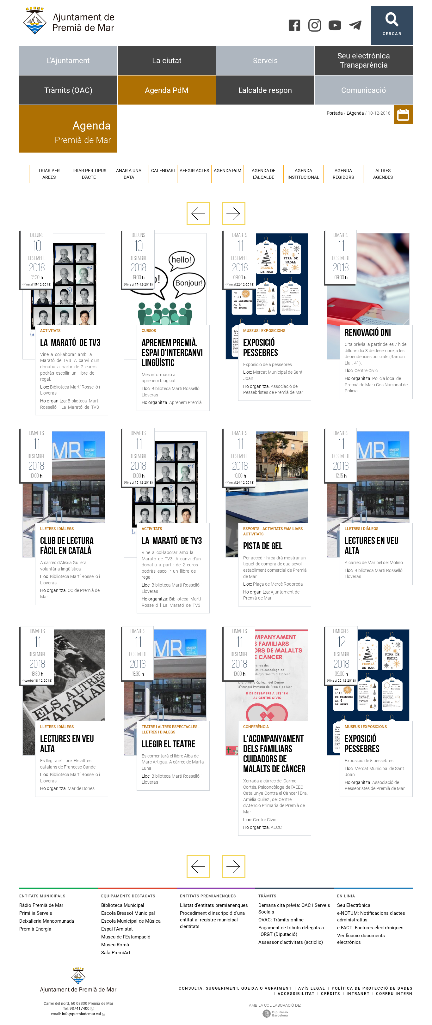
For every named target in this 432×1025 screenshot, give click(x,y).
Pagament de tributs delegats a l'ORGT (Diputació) (291, 931)
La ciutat (167, 60)
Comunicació (363, 90)
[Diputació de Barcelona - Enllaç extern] (275, 1013)
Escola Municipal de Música (131, 921)
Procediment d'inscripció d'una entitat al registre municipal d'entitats (212, 919)
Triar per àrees (49, 174)
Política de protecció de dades (372, 988)
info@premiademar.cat (81, 1014)
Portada (335, 113)
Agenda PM (227, 170)
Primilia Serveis (35, 913)
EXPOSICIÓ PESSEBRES (260, 348)
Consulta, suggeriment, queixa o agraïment (235, 988)
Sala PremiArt (115, 953)
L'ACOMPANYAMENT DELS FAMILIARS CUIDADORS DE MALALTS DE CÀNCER (274, 754)
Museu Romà (115, 945)
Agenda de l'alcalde (263, 174)
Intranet (358, 994)
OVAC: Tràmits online (281, 920)
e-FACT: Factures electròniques (370, 928)
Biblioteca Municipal (122, 905)
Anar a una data (128, 174)
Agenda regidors (343, 174)
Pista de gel (262, 547)
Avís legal (311, 988)
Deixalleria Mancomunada (46, 921)
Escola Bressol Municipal (128, 913)
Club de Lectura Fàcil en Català (67, 546)
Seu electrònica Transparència (363, 60)
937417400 (79, 1008)
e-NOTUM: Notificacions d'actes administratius (371, 916)
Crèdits (330, 994)
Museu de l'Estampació (126, 937)
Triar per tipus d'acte (89, 174)
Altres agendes (383, 174)
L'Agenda (355, 113)
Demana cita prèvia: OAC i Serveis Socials (294, 908)
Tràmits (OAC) (68, 90)
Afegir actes (194, 170)
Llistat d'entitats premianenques (214, 905)
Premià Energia (35, 929)
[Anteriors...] (198, 213)
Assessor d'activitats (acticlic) (290, 942)
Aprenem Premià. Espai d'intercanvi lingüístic (172, 353)
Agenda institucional (303, 174)
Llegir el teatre (168, 745)
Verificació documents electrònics (361, 939)
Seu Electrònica (353, 905)
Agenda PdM (166, 90)
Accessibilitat (296, 994)
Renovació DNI (368, 333)
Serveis (265, 60)
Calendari (163, 170)
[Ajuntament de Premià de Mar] (78, 991)
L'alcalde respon (265, 90)
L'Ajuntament (68, 60)
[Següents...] (233, 213)
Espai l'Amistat (117, 929)
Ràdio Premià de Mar (41, 905)
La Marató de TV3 (70, 343)
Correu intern (394, 994)
